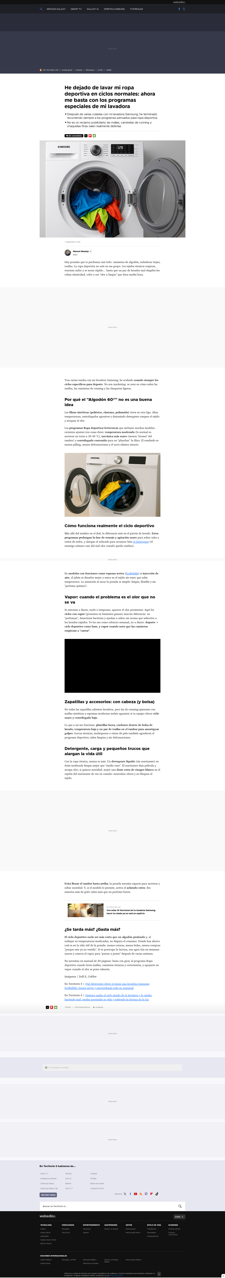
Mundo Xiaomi (45, 1243)
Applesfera (44, 1236)
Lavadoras (99, 1007)
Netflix (109, 70)
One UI (68, 1178)
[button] (82, 251)
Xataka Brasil (45, 1263)
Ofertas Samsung (114, 9)
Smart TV (76, 9)
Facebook (179, 9)
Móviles (68, 1173)
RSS (141, 1193)
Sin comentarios (75, 136)
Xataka (43, 1229)
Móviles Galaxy (56, 9)
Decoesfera (151, 1232)
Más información (116, 1275)
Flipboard (90, 135)
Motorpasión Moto (133, 1232)
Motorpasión (131, 1229)
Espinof (86, 1232)
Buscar (180, 1206)
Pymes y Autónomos (173, 1233)
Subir (177, 1217)
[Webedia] (179, 2)
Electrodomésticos (82, 1007)
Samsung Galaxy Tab (49, 1188)
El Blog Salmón (174, 1229)
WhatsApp (90, 70)
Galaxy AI (93, 9)
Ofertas (93, 1178)
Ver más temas (48, 1195)
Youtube (135, 1193)
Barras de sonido (97, 1183)
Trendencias (151, 1229)
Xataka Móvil (45, 1232)
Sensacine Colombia (90, 1263)
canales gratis (67, 70)
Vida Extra (66, 1232)
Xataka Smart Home (48, 1240)
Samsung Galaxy (47, 1183)
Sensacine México (89, 1260)
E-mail (94, 135)
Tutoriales (136, 9)
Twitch (146, 1193)
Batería (68, 1183)
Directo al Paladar (111, 1229)
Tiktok (157, 1193)
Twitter (183, 9)
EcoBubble (132, 573)
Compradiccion (153, 1236)
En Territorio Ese (114, 907)
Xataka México (46, 1260)
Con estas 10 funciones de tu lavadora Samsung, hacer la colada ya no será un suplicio (131, 912)
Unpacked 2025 (97, 1188)
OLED (100, 70)
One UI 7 (69, 1188)
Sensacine (87, 1229)
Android (79, 70)
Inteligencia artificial (48, 1178)
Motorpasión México (133, 1260)
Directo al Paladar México (111, 1261)
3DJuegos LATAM (69, 1260)
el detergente (141, 541)
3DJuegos (65, 1229)
